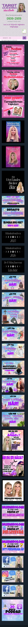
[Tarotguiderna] (14, 7)
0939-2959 (14, 18)
